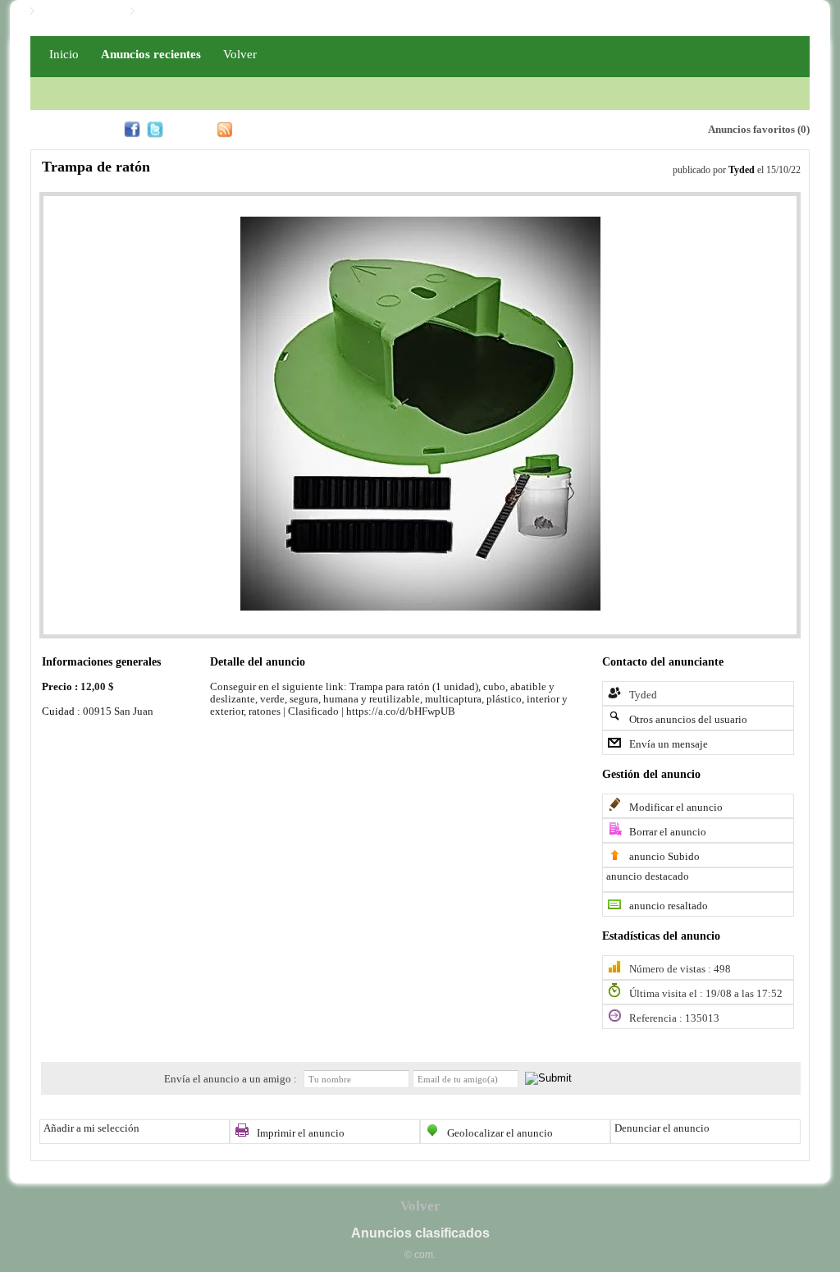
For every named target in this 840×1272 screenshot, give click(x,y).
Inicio (64, 54)
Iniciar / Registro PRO (190, 11)
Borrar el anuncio (667, 832)
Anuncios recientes (151, 54)
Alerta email (618, 128)
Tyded (741, 170)
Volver (240, 54)
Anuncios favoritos (751, 129)
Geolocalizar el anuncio (500, 1133)
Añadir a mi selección (91, 1128)
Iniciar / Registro (78, 11)
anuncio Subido (664, 856)
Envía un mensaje (668, 744)
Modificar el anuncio (676, 807)
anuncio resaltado (668, 906)
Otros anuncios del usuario (688, 719)
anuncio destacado (647, 876)
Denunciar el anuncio (662, 1128)
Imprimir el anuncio (301, 1133)
